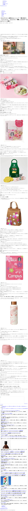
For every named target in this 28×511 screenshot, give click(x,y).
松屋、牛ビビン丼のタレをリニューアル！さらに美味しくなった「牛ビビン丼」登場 (11, 495)
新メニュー (4, 2)
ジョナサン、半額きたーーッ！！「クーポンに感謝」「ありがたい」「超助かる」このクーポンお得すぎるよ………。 (14, 489)
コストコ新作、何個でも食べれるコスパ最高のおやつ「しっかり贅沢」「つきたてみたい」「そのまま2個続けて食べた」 (14, 465)
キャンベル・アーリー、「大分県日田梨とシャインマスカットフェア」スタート (11, 433)
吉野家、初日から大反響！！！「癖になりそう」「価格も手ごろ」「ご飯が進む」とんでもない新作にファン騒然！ (14, 456)
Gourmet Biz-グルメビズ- (4, 508)
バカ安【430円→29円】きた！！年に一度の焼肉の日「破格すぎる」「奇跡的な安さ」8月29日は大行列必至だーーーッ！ (14, 429)
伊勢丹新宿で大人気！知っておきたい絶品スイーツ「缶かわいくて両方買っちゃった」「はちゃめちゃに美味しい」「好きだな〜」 (14, 423)
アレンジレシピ (5, 1)
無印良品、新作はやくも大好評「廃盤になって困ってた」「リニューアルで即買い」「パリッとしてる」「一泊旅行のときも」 (14, 426)
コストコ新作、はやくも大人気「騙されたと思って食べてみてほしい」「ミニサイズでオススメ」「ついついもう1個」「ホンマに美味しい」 (14, 417)
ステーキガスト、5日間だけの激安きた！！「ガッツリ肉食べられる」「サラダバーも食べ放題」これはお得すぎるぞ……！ (14, 468)
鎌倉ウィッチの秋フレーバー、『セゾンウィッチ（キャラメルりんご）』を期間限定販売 (12, 431)
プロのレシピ (3, 10)
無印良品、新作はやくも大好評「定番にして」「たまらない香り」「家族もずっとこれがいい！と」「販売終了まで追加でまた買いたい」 (14, 449)
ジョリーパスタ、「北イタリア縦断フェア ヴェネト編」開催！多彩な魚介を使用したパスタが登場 (13, 493)
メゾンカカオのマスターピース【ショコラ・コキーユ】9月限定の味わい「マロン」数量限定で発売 (13, 475)
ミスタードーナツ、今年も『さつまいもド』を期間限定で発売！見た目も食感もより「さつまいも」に (13, 491)
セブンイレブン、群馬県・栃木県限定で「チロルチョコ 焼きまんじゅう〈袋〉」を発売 (11, 454)
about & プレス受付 (5, 3)
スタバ (25, 403)
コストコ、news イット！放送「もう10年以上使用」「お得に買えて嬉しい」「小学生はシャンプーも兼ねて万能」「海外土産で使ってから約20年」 (14, 503)
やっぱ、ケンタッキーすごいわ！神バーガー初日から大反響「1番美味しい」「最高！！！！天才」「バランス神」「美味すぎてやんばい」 (14, 459)
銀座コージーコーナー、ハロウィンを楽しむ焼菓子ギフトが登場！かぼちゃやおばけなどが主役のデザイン (14, 439)
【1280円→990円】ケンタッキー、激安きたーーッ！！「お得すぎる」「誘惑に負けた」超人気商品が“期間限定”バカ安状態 (14, 498)
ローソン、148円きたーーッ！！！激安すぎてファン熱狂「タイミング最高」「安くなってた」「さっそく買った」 (14, 471)
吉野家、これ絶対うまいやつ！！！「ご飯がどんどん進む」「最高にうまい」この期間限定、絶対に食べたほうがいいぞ (14, 420)
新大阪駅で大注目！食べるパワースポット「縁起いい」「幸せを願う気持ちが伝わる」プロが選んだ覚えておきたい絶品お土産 (14, 462)
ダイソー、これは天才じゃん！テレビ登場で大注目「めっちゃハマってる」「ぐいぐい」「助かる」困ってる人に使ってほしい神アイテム (14, 501)
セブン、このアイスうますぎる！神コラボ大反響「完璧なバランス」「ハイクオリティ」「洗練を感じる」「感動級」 (13, 412)
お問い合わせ (3, 506)
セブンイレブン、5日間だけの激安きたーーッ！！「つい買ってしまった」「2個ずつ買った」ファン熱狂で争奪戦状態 (14, 486)
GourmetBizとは (3, 505)
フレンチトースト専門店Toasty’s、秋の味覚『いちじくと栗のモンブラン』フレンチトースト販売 (13, 473)
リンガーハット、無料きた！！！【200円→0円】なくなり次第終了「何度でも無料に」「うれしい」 (13, 435)
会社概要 (4, 4)
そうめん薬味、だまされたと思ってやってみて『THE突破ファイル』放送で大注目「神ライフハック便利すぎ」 (14, 414)
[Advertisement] (12, 8)
